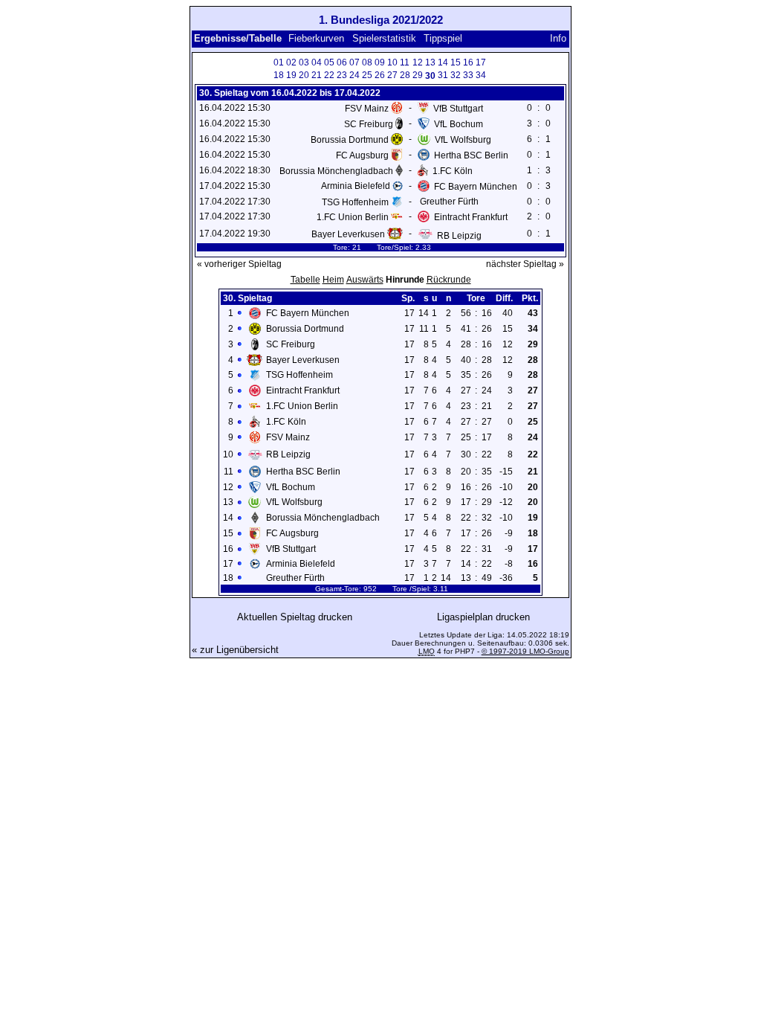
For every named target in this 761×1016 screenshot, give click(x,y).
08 (367, 62)
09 (380, 62)
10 (392, 62)
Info (558, 38)
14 (443, 62)
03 (304, 62)
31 (443, 75)
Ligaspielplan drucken (483, 617)
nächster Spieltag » (525, 264)
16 (468, 62)
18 (278, 75)
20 (304, 75)
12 (417, 62)
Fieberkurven (316, 38)
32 (455, 75)
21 (316, 75)
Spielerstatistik (384, 38)
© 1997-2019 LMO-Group (525, 651)
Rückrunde (449, 279)
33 (468, 75)
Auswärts (364, 279)
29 (417, 75)
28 (405, 75)
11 (404, 62)
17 (481, 62)
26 (380, 75)
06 (342, 62)
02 (291, 62)
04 (316, 62)
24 (354, 75)
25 (367, 75)
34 (481, 75)
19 (291, 75)
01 (278, 62)
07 (354, 62)
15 (455, 62)
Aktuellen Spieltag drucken (294, 617)
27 (392, 75)
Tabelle (305, 279)
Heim (333, 279)
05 (329, 62)
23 (342, 75)
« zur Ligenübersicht (235, 649)
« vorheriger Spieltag (239, 264)
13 (430, 62)
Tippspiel (443, 38)
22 (329, 75)
